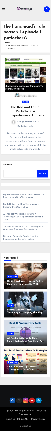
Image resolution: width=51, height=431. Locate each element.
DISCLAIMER (23, 419)
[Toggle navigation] (3, 9)
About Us (10, 419)
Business (12, 362)
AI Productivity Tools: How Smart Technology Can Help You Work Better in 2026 (23, 217)
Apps (25, 102)
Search (7, 164)
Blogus (40, 410)
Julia (18, 122)
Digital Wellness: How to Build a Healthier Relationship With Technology (25, 284)
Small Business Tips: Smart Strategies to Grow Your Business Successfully (22, 370)
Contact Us (25, 426)
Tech (10, 305)
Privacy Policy (38, 419)
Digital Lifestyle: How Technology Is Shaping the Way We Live (24, 313)
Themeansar (25, 414)
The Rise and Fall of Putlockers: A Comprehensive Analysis (25, 111)
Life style (12, 277)
